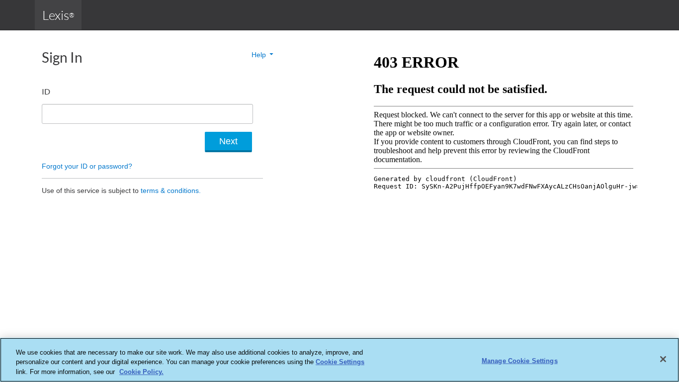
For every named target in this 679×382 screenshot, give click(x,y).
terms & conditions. (171, 190)
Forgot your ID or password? (87, 166)
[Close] (663, 359)
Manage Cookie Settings (520, 360)
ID (46, 91)
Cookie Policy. (141, 372)
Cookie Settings (340, 362)
